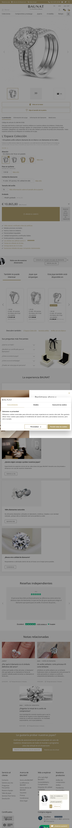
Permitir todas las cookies (58, 427)
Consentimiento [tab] (12, 405)
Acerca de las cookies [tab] (59, 405)
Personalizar (34, 427)
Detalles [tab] (36, 405)
